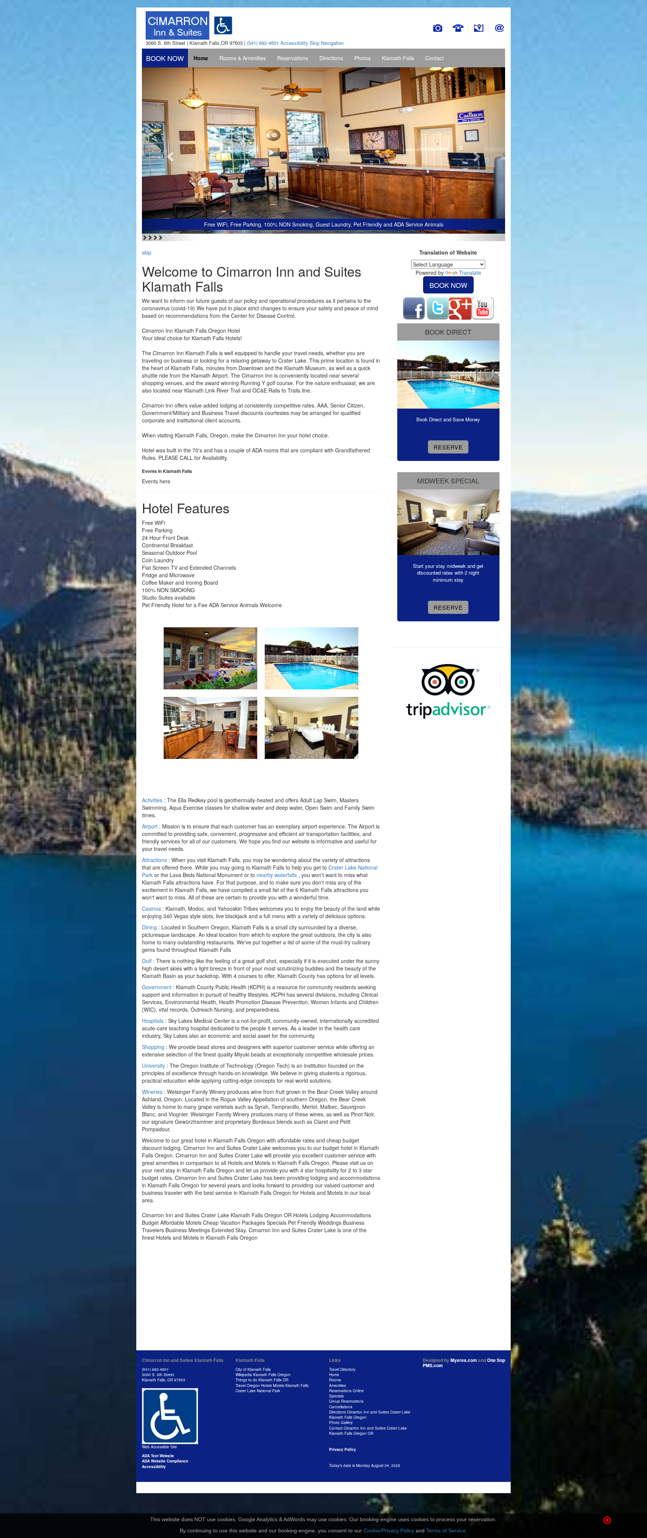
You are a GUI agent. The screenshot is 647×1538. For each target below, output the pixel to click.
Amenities (337, 1385)
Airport (150, 826)
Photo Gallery (341, 1422)
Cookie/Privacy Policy (389, 1531)
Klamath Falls (398, 58)
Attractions (154, 860)
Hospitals (153, 1020)
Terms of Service (446, 1531)
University (153, 1065)
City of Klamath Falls (253, 1369)
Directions (331, 58)
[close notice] (607, 1522)
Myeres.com (463, 1360)
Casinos (151, 908)
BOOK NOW (165, 58)
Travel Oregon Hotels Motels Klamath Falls (272, 1385)
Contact (434, 58)
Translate (470, 272)
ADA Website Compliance (165, 1461)
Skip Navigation (327, 42)
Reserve (448, 447)
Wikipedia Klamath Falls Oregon (263, 1374)
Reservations (292, 58)
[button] (169, 154)
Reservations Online (346, 1390)
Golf (147, 961)
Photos (362, 58)
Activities (152, 800)
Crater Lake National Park (258, 1390)
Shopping (153, 1047)
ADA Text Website (158, 1455)
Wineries (152, 1091)
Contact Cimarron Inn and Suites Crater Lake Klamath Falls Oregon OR (368, 1430)
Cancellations (340, 1406)
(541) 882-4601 (263, 42)
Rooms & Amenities (242, 58)
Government (156, 987)
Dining (149, 927)
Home (201, 58)
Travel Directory (342, 1369)
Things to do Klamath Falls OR (262, 1379)
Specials (336, 1396)
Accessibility (294, 42)
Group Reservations (346, 1401)
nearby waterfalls (277, 875)
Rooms (335, 1379)
